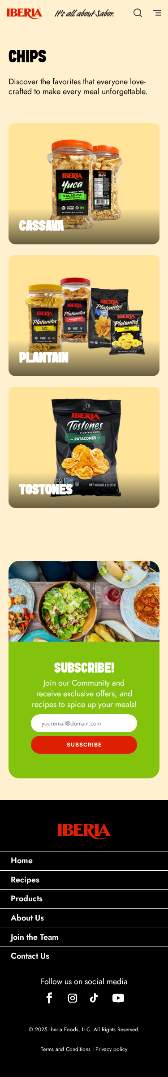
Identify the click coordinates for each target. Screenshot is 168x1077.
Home (22, 860)
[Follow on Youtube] (118, 998)
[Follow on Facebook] (49, 998)
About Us (27, 918)
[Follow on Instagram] (73, 998)
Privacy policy (111, 1049)
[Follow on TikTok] (94, 998)
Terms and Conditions (65, 1049)
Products (27, 898)
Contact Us (30, 956)
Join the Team (35, 937)
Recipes (25, 880)
